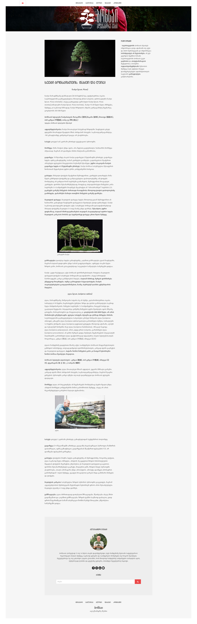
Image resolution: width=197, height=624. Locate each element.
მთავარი (79, 3)
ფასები (108, 3)
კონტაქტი (117, 3)
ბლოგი (99, 3)
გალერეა (89, 3)
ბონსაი (98, 607)
